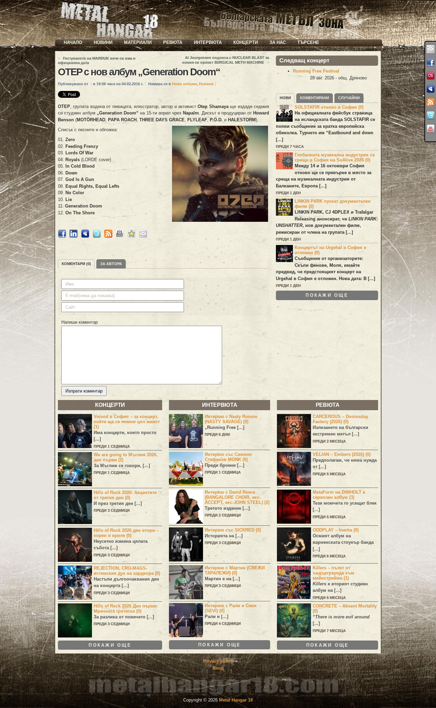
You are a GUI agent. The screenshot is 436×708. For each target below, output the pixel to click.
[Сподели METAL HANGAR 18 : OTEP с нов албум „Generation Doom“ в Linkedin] (73, 236)
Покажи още (327, 295)
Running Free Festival (316, 71)
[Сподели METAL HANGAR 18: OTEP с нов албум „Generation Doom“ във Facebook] (62, 236)
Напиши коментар (79, 322)
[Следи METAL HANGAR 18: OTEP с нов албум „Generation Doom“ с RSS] (108, 236)
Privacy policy (218, 661)
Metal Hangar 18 (236, 700)
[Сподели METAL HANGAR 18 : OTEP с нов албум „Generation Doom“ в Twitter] (97, 236)
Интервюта (208, 42)
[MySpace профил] (430, 89)
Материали (138, 42)
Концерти (245, 42)
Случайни (349, 98)
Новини (103, 42)
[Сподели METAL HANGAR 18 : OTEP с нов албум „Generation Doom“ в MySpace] (85, 236)
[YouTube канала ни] (430, 129)
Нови (285, 98)
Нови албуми (184, 84)
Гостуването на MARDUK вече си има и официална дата (97, 60)
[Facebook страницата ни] (430, 62)
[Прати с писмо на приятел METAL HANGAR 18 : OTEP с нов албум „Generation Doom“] (143, 236)
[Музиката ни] (430, 76)
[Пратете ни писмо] (430, 49)
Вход (218, 668)
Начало (73, 42)
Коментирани (314, 98)
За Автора (111, 264)
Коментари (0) (76, 264)
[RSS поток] (430, 102)
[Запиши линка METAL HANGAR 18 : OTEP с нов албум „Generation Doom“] (131, 236)
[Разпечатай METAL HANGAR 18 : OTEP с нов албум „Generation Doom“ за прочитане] (120, 236)
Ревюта (172, 42)
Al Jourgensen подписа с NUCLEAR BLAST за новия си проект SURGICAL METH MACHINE (225, 60)
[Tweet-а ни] (430, 115)
